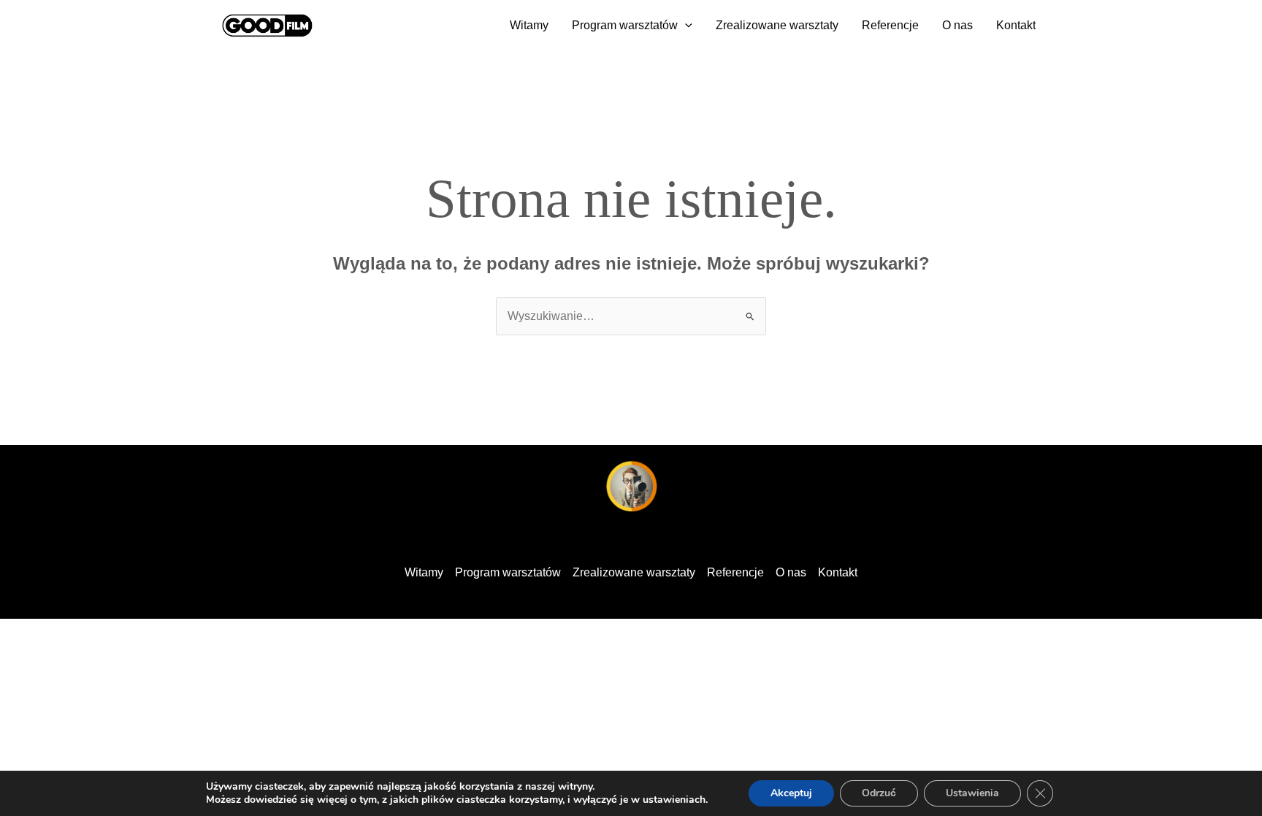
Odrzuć (879, 793)
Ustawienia (972, 793)
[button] (685, 25)
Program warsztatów (625, 25)
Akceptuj (791, 793)
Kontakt (1016, 25)
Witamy (529, 25)
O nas (957, 25)
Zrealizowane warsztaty (777, 25)
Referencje (890, 25)
